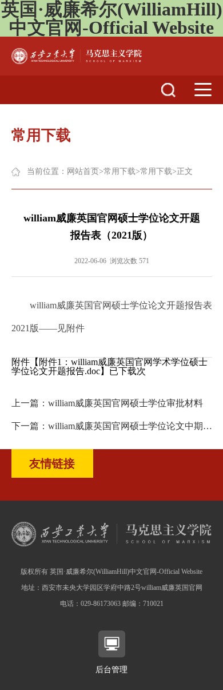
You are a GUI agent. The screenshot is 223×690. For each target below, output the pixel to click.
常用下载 (119, 171)
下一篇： (111, 426)
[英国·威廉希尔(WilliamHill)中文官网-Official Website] (76, 55)
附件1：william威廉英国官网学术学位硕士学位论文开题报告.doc (109, 366)
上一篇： (107, 403)
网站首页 (83, 171)
